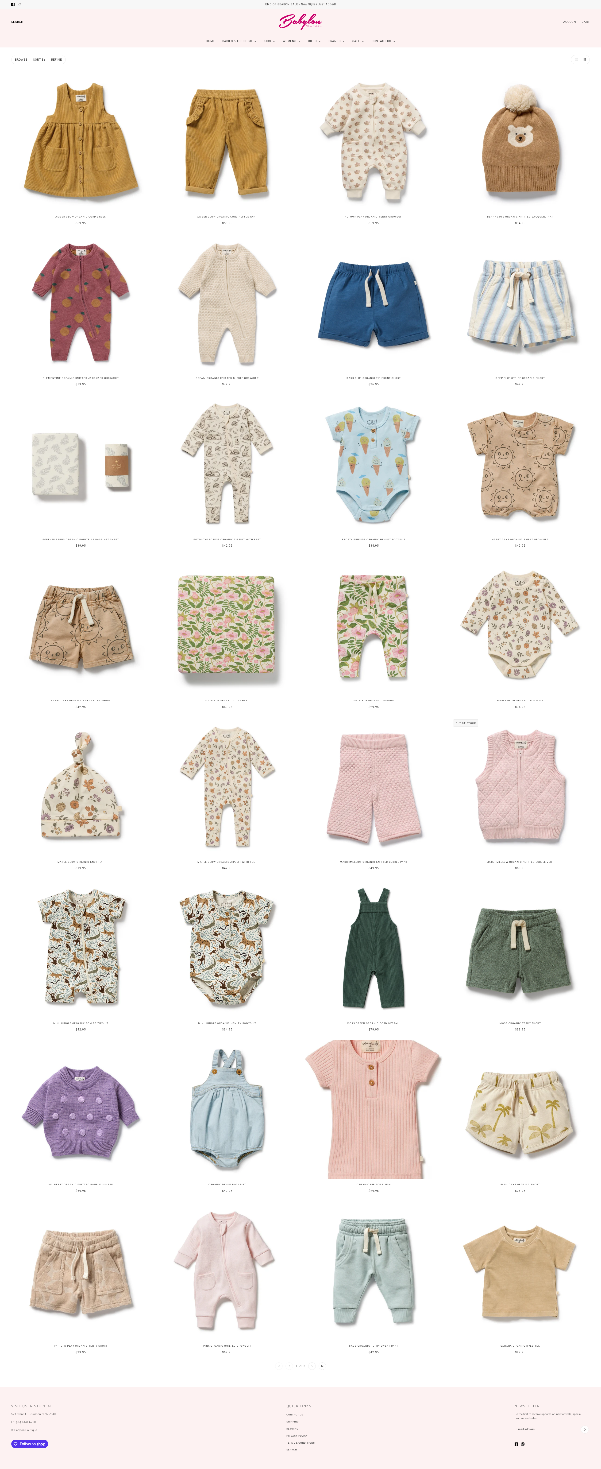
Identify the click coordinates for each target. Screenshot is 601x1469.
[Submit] (585, 1430)
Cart (586, 21)
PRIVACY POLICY (297, 1435)
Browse (21, 59)
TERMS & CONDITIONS (300, 1443)
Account (570, 21)
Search (17, 21)
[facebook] (12, 4)
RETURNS (292, 1428)
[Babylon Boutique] (300, 21)
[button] (575, 59)
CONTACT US (294, 1414)
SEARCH (291, 1449)
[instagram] (19, 4)
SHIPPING (292, 1421)
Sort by (39, 59)
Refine (56, 59)
